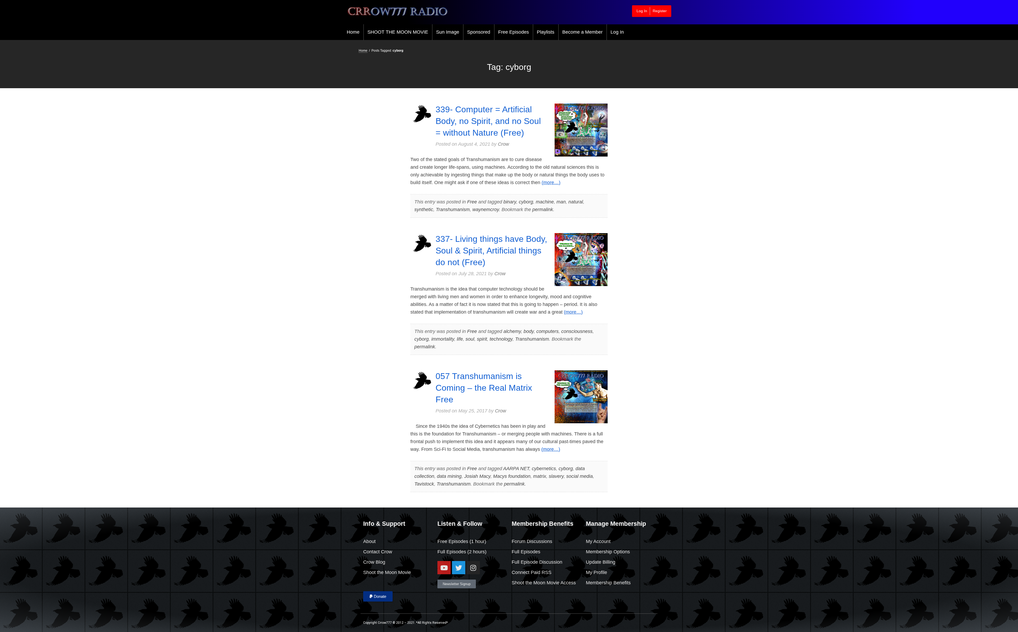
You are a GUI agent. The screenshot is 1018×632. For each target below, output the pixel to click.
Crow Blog (374, 562)
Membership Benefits (608, 582)
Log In (642, 11)
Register (660, 11)
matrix (539, 476)
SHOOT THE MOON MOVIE (397, 32)
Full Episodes (451, 551)
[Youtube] (444, 567)
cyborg (526, 201)
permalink (542, 209)
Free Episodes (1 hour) (461, 541)
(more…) (551, 182)
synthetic (423, 209)
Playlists (545, 32)
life (460, 339)
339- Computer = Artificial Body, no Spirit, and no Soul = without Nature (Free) (488, 121)
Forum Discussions (532, 541)
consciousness (577, 331)
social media (579, 476)
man (561, 201)
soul (470, 339)
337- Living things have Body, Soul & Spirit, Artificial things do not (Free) (491, 250)
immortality (442, 339)
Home (353, 32)
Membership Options (608, 551)
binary (509, 201)
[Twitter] (458, 567)
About (369, 541)
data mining (449, 476)
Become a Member (582, 32)
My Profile (596, 572)
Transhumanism (453, 209)
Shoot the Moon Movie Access (544, 582)
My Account (598, 541)
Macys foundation (511, 476)
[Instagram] (473, 567)
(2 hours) (476, 551)
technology (501, 339)
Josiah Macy (477, 476)
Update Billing (600, 562)
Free (472, 201)
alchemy (512, 331)
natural (575, 201)
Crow (503, 144)
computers (547, 331)
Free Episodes (513, 32)
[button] (378, 596)
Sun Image (447, 32)
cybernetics (544, 468)
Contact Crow (377, 551)
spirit (482, 339)
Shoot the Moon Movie (387, 572)
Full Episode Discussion (537, 562)
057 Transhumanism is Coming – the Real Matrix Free (484, 387)
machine (545, 201)
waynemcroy (485, 209)
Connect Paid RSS (531, 572)
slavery (556, 476)
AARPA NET (516, 468)
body (529, 331)
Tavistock (424, 484)
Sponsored (478, 32)
